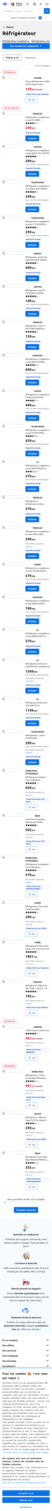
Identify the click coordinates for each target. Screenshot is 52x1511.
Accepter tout (26, 1493)
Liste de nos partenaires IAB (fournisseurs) (24, 1482)
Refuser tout (25, 1500)
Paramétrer (26, 1507)
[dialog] (26, 1439)
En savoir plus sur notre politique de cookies (25, 1452)
